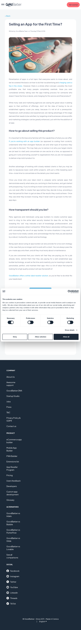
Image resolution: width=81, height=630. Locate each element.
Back (8, 16)
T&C (8, 412)
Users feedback (13, 481)
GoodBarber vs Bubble (13, 523)
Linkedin (14, 592)
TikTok (13, 603)
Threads (13, 598)
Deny (15, 337)
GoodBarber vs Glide (13, 539)
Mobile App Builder (11, 449)
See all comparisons (12, 556)
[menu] (2, 4)
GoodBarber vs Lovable (13, 547)
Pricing (9, 475)
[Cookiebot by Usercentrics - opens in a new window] (69, 291)
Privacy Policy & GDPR (13, 419)
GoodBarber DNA (14, 390)
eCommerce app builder (14, 441)
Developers (11, 486)
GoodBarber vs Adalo (13, 514)
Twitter (13, 582)
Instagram (14, 576)
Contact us (11, 426)
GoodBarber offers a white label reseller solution (28, 275)
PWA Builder (11, 456)
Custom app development (12, 493)
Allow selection (40, 337)
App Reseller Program (12, 468)
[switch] (31, 322)
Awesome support (10, 383)
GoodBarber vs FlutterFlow (13, 531)
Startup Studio (13, 396)
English (42, 621)
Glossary (10, 500)
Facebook (14, 571)
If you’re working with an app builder (24, 141)
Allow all (66, 337)
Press (8, 407)
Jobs (8, 401)
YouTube (14, 587)
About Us (10, 377)
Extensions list (12, 461)
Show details (69, 330)
